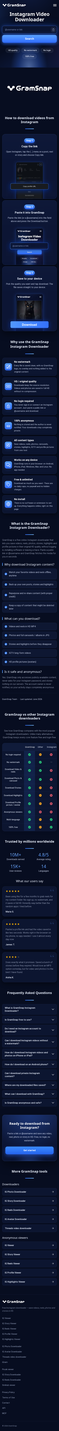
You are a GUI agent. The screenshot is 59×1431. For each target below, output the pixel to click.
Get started (29, 1150)
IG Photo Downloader (12, 1346)
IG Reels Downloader (11, 1380)
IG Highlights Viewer (11, 1339)
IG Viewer (6, 1318)
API (3, 1408)
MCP (4, 1413)
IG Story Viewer (9, 1323)
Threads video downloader (14, 1357)
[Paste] (53, 29)
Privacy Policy (8, 1392)
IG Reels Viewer (9, 1328)
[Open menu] (55, 5)
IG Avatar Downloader (12, 1351)
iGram (5, 1362)
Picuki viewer (8, 1369)
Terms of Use (8, 1397)
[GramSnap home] (13, 1301)
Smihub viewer (8, 1385)
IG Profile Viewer (9, 1334)
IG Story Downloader (11, 1374)
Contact (6, 1403)
